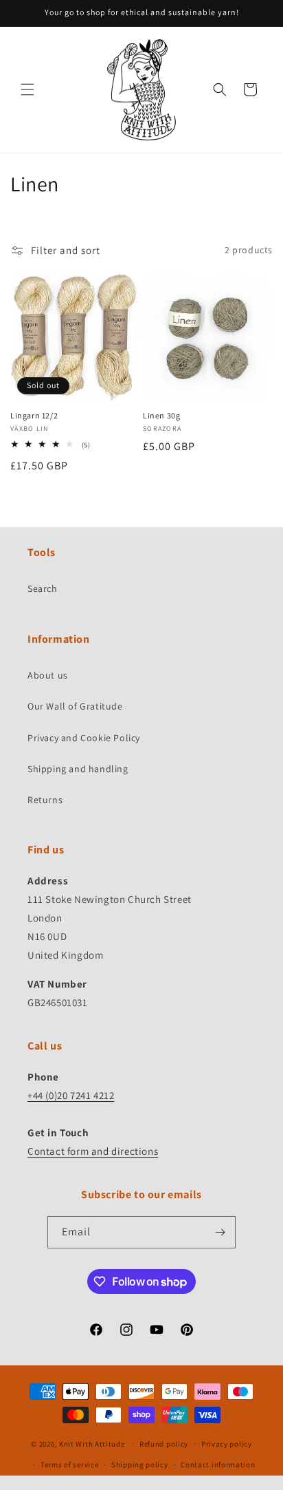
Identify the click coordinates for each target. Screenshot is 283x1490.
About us (47, 675)
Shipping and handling (77, 769)
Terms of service (69, 1464)
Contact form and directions (92, 1151)
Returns (45, 800)
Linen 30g (161, 415)
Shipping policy (139, 1464)
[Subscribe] (220, 1232)
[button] (27, 89)
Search (42, 588)
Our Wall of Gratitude (75, 706)
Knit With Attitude (92, 1443)
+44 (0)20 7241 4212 (70, 1095)
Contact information (218, 1464)
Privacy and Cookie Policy (83, 738)
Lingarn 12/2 (34, 415)
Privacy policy (226, 1444)
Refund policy (163, 1444)
